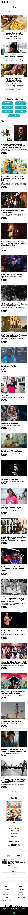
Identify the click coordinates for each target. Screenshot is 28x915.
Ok (14, 913)
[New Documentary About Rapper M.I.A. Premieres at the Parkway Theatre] (14, 556)
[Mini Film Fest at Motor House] (14, 710)
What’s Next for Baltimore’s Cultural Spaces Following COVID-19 (14, 335)
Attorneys (7, 103)
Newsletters (14, 836)
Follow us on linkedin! (16, 845)
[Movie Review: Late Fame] (14, 48)
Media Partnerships (6, 894)
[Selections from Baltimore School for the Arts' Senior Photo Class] (14, 293)
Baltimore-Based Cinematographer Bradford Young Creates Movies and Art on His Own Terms (13, 243)
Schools (21, 111)
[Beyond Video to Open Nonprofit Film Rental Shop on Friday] (14, 526)
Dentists (7, 107)
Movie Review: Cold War (9, 479)
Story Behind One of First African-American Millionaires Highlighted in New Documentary (14, 599)
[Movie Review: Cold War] (14, 468)
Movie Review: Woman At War (11, 451)
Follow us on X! (12, 845)
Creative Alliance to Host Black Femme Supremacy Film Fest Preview (14, 508)
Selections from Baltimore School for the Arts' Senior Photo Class (14, 304)
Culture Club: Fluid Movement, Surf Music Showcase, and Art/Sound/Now (14, 663)
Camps (20, 103)
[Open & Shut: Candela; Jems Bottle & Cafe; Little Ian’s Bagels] (14, 23)
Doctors (21, 107)
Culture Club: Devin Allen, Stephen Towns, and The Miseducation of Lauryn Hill (13, 781)
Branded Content (21, 894)
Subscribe (14, 823)
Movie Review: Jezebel (8, 366)
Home (2, 11)
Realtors (7, 111)
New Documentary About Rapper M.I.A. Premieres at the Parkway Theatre (12, 568)
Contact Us (21, 884)
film (14, 31)
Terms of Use (21, 886)
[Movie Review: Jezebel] (14, 355)
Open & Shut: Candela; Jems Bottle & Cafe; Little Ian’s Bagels (14, 34)
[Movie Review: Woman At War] (14, 440)
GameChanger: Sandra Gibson (11, 274)
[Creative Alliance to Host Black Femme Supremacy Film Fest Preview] (14, 496)
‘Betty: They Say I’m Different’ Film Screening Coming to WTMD (13, 692)
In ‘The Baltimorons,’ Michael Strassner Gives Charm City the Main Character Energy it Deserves (14, 145)
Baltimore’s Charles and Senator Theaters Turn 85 (12, 211)
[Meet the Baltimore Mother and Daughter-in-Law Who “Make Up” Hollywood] (14, 166)
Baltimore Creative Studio (6, 900)
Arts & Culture (3, 142)
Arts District (3, 333)
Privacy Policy (21, 889)
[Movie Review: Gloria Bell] (14, 413)
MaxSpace (14, 54)
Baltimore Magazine (13, 2)
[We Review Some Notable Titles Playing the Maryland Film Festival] (14, 739)
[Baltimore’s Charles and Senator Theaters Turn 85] (14, 200)
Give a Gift (14, 825)
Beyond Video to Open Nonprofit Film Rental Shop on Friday (14, 538)
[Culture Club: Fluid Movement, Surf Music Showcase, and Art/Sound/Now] (14, 651)
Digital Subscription (14, 828)
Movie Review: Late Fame (14, 57)
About (7, 884)
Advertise (7, 892)
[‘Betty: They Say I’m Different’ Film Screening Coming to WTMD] (14, 681)
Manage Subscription (14, 831)
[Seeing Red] (14, 384)
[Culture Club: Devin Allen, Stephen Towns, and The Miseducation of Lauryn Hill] (14, 768)
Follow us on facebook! (9, 845)
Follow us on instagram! (19, 845)
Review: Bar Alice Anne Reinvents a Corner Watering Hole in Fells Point (14, 81)
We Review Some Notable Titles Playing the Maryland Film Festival (13, 750)
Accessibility (21, 892)
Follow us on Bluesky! (14, 845)
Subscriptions (6, 889)
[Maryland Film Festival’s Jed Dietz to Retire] (14, 620)
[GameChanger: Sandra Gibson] (14, 263)
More (13, 115)
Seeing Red (4, 395)
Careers (6, 886)
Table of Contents (14, 833)
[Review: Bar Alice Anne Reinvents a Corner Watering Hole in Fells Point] (14, 70)
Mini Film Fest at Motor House (11, 721)
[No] (26, 911)
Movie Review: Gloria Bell (10, 424)
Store (7, 897)
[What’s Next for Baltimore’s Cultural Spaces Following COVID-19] (14, 324)
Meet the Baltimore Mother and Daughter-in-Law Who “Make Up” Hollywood (12, 178)
